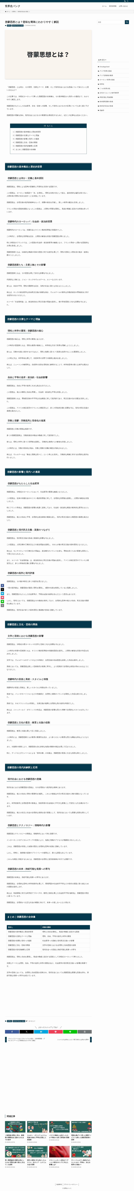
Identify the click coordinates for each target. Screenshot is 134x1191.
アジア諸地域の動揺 (106, 75)
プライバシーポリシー (71, 1184)
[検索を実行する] (127, 22)
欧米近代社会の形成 (18, 25)
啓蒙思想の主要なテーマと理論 (27, 135)
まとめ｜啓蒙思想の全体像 (26, 149)
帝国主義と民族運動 (106, 97)
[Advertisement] (48, 998)
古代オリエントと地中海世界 (109, 93)
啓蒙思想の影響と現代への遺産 (27, 139)
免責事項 (59, 1184)
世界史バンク (12, 6)
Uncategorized (104, 67)
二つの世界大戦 (105, 88)
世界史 (9, 25)
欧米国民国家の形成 (106, 101)
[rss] (125, 1)
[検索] (127, 1)
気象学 (102, 110)
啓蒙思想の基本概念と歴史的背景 (28, 132)
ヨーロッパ (32, 1021)
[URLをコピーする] (85, 1032)
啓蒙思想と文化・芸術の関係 (26, 142)
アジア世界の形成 (105, 71)
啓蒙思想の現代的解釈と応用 (26, 146)
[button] (12, 1032)
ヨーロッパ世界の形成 (107, 80)
